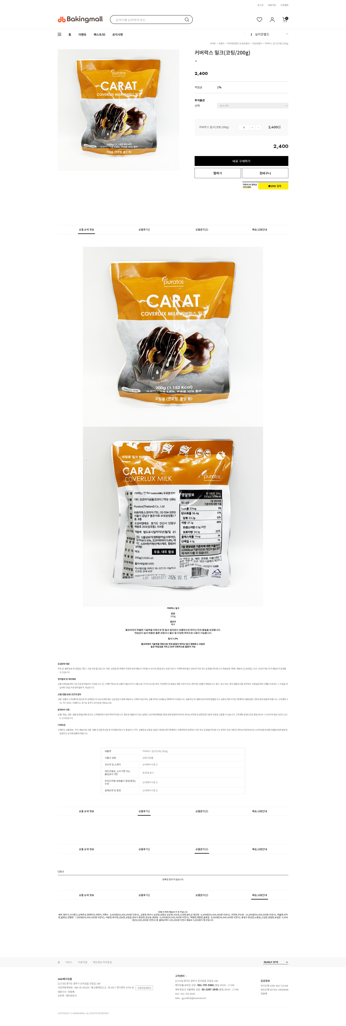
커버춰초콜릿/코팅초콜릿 (238, 43)
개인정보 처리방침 (102, 962)
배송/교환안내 (259, 229)
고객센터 (284, 4)
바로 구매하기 (241, 161)
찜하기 (217, 173)
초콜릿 (221, 43)
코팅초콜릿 (257, 43)
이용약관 (82, 962)
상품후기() (144, 229)
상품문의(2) (202, 229)
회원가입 (272, 4)
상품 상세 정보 (86, 229)
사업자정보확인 (144, 987)
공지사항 (117, 34)
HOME (213, 43)
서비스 (68, 962)
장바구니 (265, 173)
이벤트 (82, 34)
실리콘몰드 (262, 34)
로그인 (260, 4)
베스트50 (99, 34)
